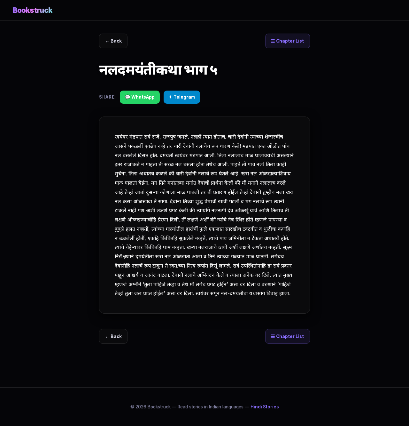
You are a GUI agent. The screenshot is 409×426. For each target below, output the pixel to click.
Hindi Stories (265, 406)
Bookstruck (32, 10)
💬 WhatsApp (140, 97)
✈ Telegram (182, 97)
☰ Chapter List (287, 41)
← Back (113, 41)
